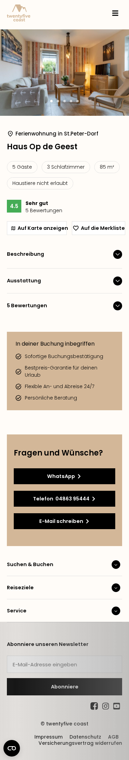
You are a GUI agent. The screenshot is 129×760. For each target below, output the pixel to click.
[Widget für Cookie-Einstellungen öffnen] (11, 748)
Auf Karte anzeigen (42, 228)
